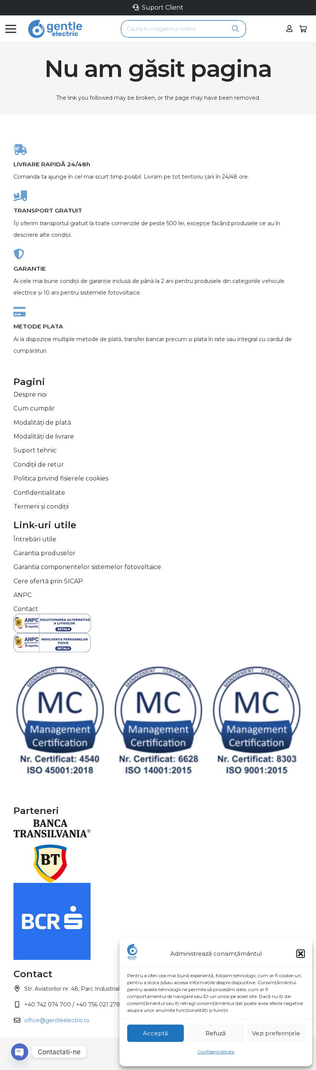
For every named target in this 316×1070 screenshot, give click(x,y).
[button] (300, 954)
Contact (25, 609)
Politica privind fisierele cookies (60, 478)
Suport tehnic (35, 450)
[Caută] (235, 29)
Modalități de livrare (43, 436)
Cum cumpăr (34, 408)
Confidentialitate (215, 1052)
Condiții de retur (38, 464)
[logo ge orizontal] (55, 28)
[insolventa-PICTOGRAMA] (158, 642)
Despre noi (30, 394)
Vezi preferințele (276, 1033)
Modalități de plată (42, 422)
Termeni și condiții (41, 506)
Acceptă (155, 1033)
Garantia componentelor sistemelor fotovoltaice (87, 567)
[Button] (289, 29)
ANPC (22, 595)
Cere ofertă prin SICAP (48, 581)
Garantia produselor (44, 553)
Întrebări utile (34, 539)
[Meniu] (10, 29)
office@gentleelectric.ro (56, 1020)
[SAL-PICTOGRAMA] (158, 623)
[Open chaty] (19, 1051)
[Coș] (303, 28)
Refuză (215, 1033)
